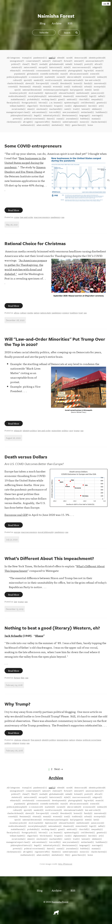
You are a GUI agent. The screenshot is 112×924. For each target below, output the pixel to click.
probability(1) (33, 99)
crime (16, 217)
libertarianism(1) (69, 115)
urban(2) (88, 86)
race (71, 430)
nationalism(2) (54, 96)
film (22, 677)
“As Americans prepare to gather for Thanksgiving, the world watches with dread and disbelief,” (26, 267)
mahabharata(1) (18, 99)
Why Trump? (17, 704)
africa (16, 312)
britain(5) (78, 64)
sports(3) (28, 80)
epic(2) (17, 89)
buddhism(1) (101, 112)
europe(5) (43, 67)
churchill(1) (84, 99)
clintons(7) (57, 60)
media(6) (43, 64)
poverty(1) (17, 118)
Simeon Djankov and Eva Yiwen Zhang (25, 169)
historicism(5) (55, 67)
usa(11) (52, 57)
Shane (39, 635)
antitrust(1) (72, 99)
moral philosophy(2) (37, 96)
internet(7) (79, 60)
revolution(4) (28, 70)
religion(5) (97, 67)
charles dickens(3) (15, 83)
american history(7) (94, 60)
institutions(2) (82, 92)
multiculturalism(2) (17, 96)
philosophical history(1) (21, 115)
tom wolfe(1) (55, 112)
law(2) (96, 89)
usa (62, 217)
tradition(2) (77, 86)
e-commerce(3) (36, 76)
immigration (62, 739)
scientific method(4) (49, 73)
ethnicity (18, 430)
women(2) (57, 86)
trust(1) (76, 108)
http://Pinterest (65, 863)
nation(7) (46, 60)
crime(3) (54, 83)
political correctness (92, 739)
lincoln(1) (92, 105)
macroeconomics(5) (81, 67)
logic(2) (92, 96)
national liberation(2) (32, 89)
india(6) (68, 64)
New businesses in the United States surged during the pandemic (25, 162)
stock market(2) (36, 92)
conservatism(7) (33, 60)
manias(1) (96, 118)
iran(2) (67, 86)
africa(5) (98, 64)
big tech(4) (89, 70)
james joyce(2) (97, 92)
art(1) (101, 105)
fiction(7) (68, 60)
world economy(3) (53, 80)
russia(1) (60, 118)
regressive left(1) (42, 121)
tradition (74, 312)
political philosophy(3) (17, 76)
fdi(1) (67, 124)
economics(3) (89, 76)
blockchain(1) (46, 105)
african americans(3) (79, 73)
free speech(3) (42, 83)
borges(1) (58, 105)
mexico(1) (84, 121)
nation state (45, 312)
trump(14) (27, 57)
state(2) (88, 89)
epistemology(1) (71, 102)
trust (80, 312)
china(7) (25, 64)
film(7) (34, 64)
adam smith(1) (43, 124)
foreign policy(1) (29, 102)
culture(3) (17, 80)
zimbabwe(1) (57, 124)
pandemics (56, 217)
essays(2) (47, 86)
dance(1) (51, 118)
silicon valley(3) (74, 76)
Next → (58, 769)
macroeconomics (42, 217)
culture (23, 312)
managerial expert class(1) (18, 112)
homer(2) (78, 83)
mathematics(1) (27, 124)
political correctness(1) (34, 118)
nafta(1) (101, 96)
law (15, 601)
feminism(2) (25, 86)
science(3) (94, 73)
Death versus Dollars (26, 457)
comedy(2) (13, 86)
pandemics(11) (40, 57)
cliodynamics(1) (14, 121)
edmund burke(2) (67, 92)
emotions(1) (41, 108)
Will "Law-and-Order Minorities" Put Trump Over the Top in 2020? (55, 341)
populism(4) (19, 73)
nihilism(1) (97, 108)
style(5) (67, 67)
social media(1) (18, 108)
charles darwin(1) (99, 121)
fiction (17, 677)
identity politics (30, 430)
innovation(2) (100, 83)
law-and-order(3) (92, 80)
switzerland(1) (87, 112)
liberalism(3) (66, 83)
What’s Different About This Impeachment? (49, 558)
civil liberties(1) (88, 102)
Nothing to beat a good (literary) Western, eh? (52, 628)
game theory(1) (79, 124)
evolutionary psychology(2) (55, 89)
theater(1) (56, 121)
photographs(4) (75, 70)
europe (17, 532)
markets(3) (50, 76)
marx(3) (64, 73)
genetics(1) (102, 102)
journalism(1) (72, 118)
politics (65, 430)
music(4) (99, 70)
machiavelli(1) (55, 108)
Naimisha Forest (59, 902)
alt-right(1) (28, 121)
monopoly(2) (99, 86)
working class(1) (48, 99)
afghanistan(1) (79, 105)
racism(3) (61, 76)
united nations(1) (70, 121)
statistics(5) (17, 67)
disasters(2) (68, 96)
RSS (70, 23)
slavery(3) (29, 83)
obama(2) (37, 86)
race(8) (69, 57)
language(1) (84, 115)
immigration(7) (17, 60)
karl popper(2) (76, 89)
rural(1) (68, 105)
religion (15, 743)
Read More (13, 210)
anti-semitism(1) (39, 112)
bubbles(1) (85, 118)
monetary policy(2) (18, 92)
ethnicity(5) (15, 70)
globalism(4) (32, 73)
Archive (56, 23)
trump (77, 430)
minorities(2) (81, 96)
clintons (17, 739)
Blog (42, 23)
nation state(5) (30, 67)
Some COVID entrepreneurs (33, 146)
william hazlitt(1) (17, 105)
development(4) (59, 70)
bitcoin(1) (43, 102)
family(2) (88, 83)
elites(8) (60, 57)
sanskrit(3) (38, 80)
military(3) (102, 76)
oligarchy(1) (32, 105)
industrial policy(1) (51, 115)
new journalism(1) (71, 112)
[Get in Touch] (108, 180)
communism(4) (43, 70)
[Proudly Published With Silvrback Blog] (56, 913)
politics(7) (15, 64)
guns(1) (61, 99)
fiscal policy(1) (13, 102)
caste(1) (67, 108)
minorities (56, 430)
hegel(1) (37, 115)
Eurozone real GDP (16, 514)
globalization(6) (56, 64)
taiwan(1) (86, 108)
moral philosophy (46, 532)
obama (79, 739)
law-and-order (26, 217)
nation (37, 312)
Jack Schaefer (13, 635)
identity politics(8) (97, 57)
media (30, 312)
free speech (36, 739)
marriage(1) (97, 115)
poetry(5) (88, 64)
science (65, 312)
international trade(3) (73, 80)
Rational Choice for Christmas (35, 243)
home (90, 124)
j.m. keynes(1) (55, 102)
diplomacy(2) (51, 92)
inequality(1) (97, 99)
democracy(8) (80, 57)
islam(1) (31, 108)
